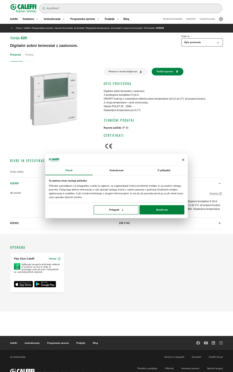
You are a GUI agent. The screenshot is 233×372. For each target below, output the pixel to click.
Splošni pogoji (215, 368)
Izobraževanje (32, 343)
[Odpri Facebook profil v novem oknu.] (198, 343)
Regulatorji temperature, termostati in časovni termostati (114, 28)
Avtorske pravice (190, 368)
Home (19, 28)
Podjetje (80, 343)
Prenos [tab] (29, 54)
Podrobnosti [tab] (116, 170)
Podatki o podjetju (147, 368)
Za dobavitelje (18, 357)
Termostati (149, 28)
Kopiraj (214, 193)
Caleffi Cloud (207, 19)
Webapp (52, 259)
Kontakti (191, 19)
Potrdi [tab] (68, 170)
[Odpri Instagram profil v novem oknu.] (221, 343)
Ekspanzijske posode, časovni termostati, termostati (58, 28)
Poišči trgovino (165, 71)
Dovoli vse (162, 209)
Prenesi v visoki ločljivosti (123, 71)
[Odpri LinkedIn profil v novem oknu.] (213, 343)
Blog (126, 19)
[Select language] (221, 19)
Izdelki (14, 19)
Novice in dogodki (172, 19)
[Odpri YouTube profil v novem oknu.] (206, 343)
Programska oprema (58, 343)
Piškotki (169, 368)
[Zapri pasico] (183, 160)
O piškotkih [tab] (164, 170)
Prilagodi (114, 209)
